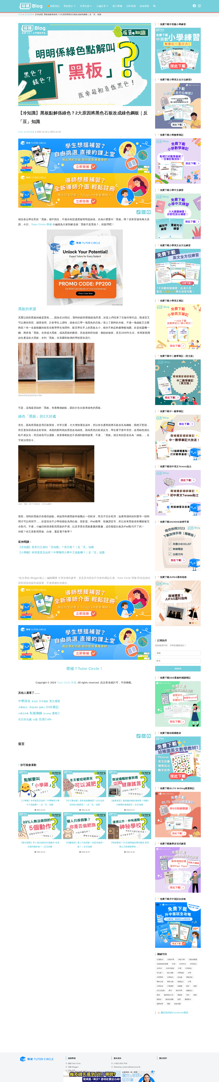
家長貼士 (181, 982)
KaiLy (21, 132)
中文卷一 (160, 973)
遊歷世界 (160, 1004)
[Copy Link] (138, 212)
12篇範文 (160, 959)
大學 (189, 973)
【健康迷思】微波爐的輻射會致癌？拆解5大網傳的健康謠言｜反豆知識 (129, 803)
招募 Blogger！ (74, 1067)
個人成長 (170, 973)
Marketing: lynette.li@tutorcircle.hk (127, 1067)
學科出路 (170, 982)
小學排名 (160, 986)
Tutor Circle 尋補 (41, 224)
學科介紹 (160, 982)
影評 (187, 986)
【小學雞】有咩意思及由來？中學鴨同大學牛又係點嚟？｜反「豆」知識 (61, 552)
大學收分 (170, 977)
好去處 (180, 977)
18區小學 (181, 959)
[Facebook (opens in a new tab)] (194, 5)
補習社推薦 (169, 999)
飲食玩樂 (177, 1004)
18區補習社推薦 (162, 964)
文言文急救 (161, 990)
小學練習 (170, 986)
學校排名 (189, 977)
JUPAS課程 (170, 968)
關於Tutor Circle (74, 1063)
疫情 (158, 995)
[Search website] (154, 6)
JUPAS (159, 968)
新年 (170, 990)
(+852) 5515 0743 (120, 1063)
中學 (179, 968)
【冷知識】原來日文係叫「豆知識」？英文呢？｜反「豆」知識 (56, 547)
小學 (189, 982)
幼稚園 (180, 986)
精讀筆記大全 (168, 995)
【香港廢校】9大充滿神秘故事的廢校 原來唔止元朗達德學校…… (129, 845)
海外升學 (179, 990)
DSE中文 (183, 964)
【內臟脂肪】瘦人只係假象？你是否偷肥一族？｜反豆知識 (84, 845)
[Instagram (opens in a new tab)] (199, 5)
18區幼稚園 (193, 959)
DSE (173, 964)
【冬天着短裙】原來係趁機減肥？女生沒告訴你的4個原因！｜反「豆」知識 (84, 803)
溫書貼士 (189, 990)
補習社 (159, 999)
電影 (168, 1004)
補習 (195, 995)
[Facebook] (148, 212)
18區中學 (170, 959)
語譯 (179, 999)
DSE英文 (193, 964)
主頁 (20, 14)
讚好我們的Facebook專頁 (174, 1012)
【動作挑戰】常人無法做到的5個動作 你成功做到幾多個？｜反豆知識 (39, 845)
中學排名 (188, 968)
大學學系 (160, 977)
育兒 (187, 995)
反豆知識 (28, 14)
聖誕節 (180, 995)
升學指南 (181, 973)
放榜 (195, 986)
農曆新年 (188, 999)
